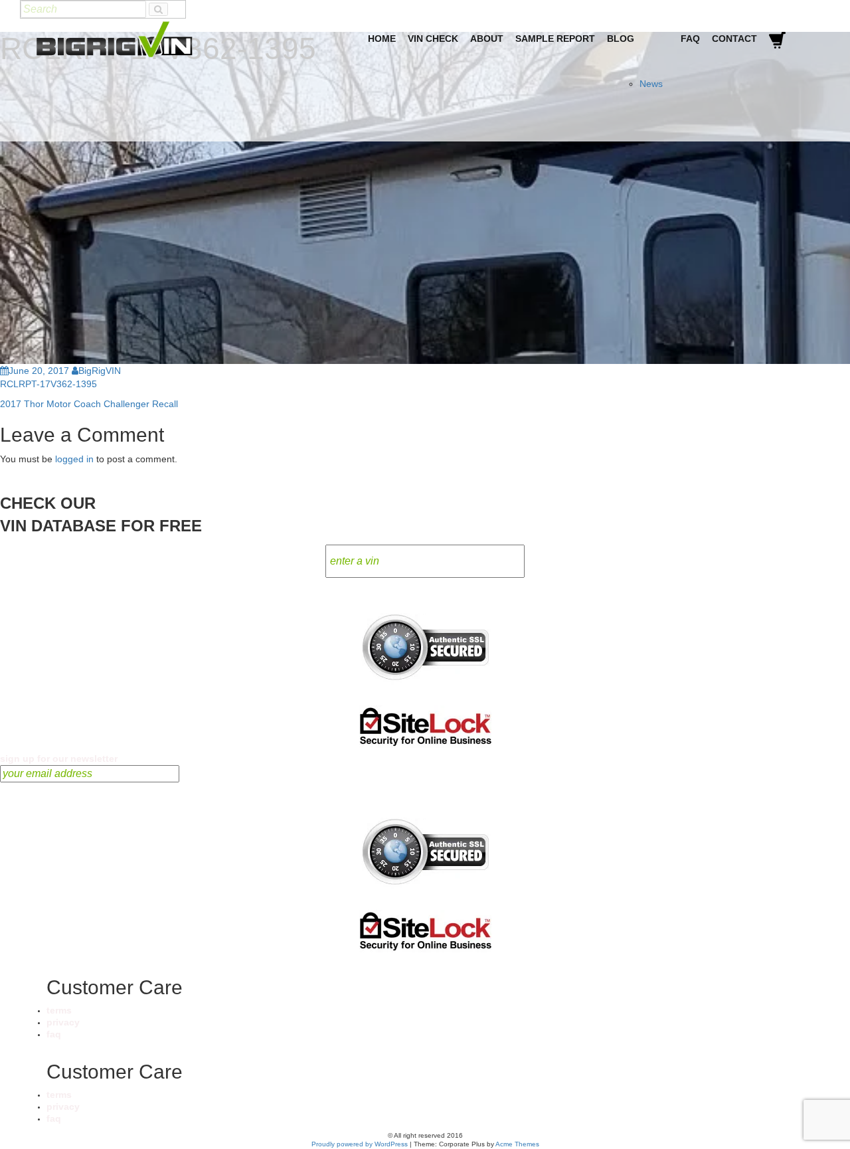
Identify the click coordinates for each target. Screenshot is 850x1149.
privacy (63, 1022)
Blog (620, 38)
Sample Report (555, 38)
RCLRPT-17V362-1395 (48, 384)
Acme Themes (517, 1144)
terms (59, 1010)
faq (53, 1034)
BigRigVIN (99, 370)
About (486, 38)
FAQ (690, 38)
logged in (74, 459)
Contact (734, 38)
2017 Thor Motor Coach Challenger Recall (89, 403)
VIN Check (433, 38)
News (651, 83)
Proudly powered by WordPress (359, 1144)
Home (382, 38)
